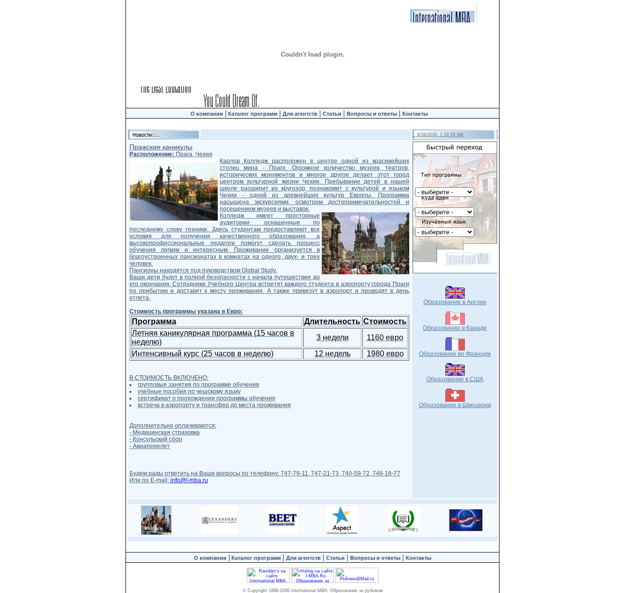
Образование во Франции (455, 353)
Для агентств (300, 114)
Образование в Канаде (455, 328)
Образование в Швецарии (455, 405)
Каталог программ (252, 114)
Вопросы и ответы (372, 114)
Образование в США (454, 379)
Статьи (332, 114)
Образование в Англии (454, 302)
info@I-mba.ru (189, 480)
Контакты (415, 114)
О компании (206, 114)
